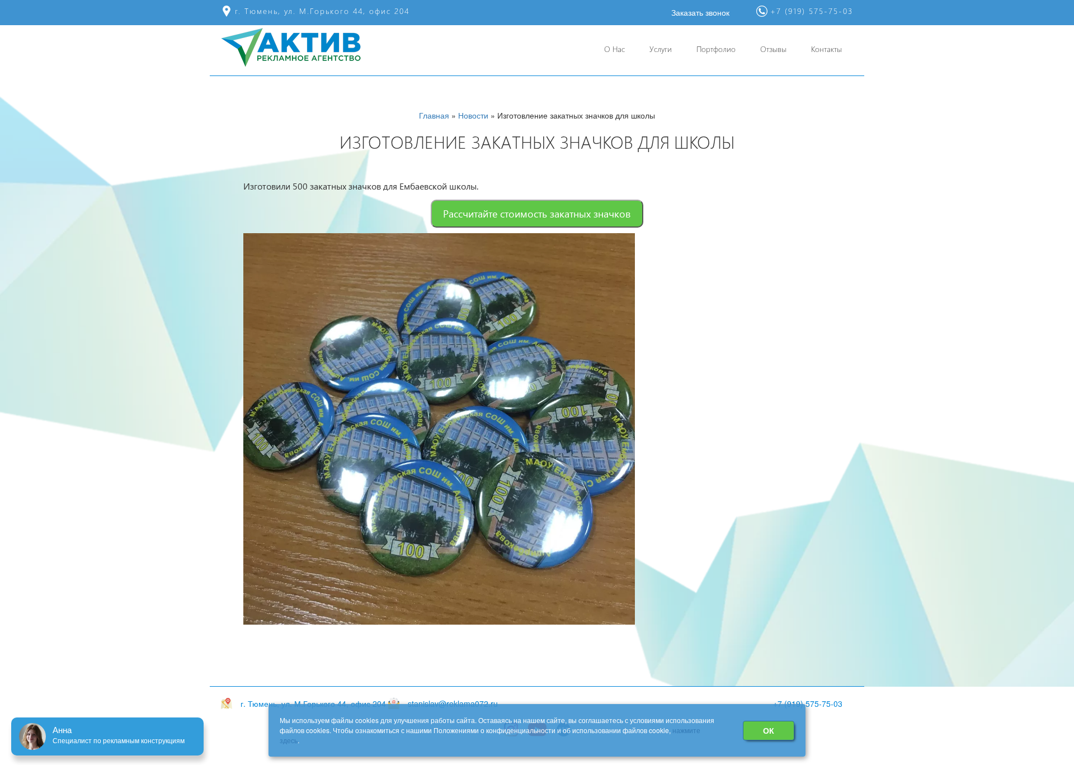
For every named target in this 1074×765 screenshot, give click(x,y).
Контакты (826, 49)
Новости (473, 115)
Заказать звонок (700, 12)
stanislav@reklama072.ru (453, 703)
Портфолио (716, 49)
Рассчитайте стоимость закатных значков (537, 213)
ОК (768, 730)
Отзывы (773, 49)
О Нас (614, 49)
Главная (434, 115)
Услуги (660, 49)
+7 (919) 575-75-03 (807, 703)
